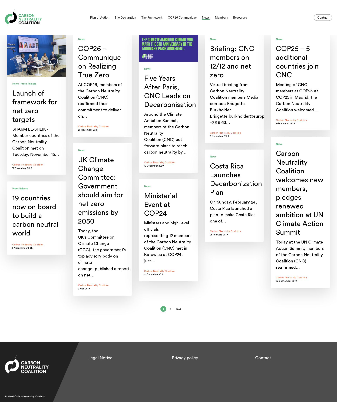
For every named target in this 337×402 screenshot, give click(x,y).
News (15, 84)
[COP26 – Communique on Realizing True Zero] (102, 84)
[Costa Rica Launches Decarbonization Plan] (234, 196)
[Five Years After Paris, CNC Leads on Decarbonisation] (168, 102)
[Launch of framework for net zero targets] (36, 103)
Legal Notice (100, 358)
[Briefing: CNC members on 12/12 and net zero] (234, 87)
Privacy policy (185, 358)
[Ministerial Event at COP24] (168, 230)
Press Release (28, 84)
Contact (263, 358)
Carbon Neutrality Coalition (27, 165)
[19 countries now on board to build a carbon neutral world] (36, 218)
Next (178, 309)
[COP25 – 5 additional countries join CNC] (300, 81)
